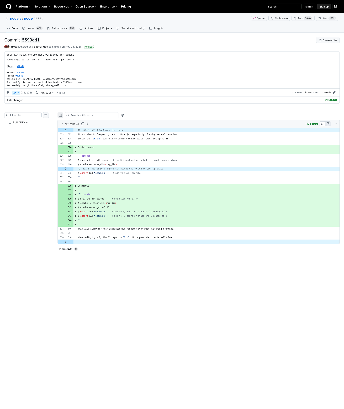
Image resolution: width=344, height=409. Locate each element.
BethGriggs (41, 46)
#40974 (26, 92)
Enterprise (107, 6)
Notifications (281, 18)
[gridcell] (199, 130)
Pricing (126, 6)
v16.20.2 (45, 92)
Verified (88, 46)
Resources (61, 6)
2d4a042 (307, 92)
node (28, 18)
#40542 (20, 66)
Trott (14, 46)
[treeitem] (26, 122)
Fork (304, 18)
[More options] (335, 124)
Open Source (84, 6)
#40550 (20, 72)
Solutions (41, 6)
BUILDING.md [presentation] (21, 122)
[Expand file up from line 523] (65, 130)
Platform (22, 6)
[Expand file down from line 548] (65, 242)
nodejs (15, 18)
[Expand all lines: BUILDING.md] (87, 123)
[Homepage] (8, 6)
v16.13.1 (62, 92)
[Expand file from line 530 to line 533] (65, 169)
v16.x (16, 93)
